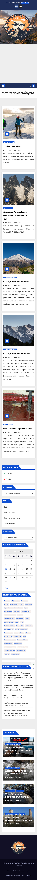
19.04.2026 (11, 800)
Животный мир (8, 424)
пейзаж (22, 632)
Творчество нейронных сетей (15, 875)
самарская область (22, 640)
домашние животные (10, 615)
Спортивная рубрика (10, 277)
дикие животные (26, 611)
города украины (18, 608)
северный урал (8, 643)
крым (17, 625)
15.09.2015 (9, 285)
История (17, 767)
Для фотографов (9, 142)
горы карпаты (8, 611)
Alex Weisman (9, 703)
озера (16, 632)
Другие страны (8, 208)
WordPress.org (9, 523)
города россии (8, 608)
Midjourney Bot (15, 600)
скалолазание (18, 643)
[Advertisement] (18, 63)
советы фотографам (9, 647)
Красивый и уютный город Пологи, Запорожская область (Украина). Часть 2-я (18, 688)
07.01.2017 (9, 150)
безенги (6, 604)
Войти (6, 507)
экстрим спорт (15, 654)
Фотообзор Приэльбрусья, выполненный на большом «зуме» (15, 215)
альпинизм (24, 600)
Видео (17, 814)
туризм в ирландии (9, 650)
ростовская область (9, 640)
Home (9, 871)
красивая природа (9, 625)
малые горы (29, 625)
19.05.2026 (11, 777)
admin (18, 150)
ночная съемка (8, 632)
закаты (27, 618)
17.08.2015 (9, 432)
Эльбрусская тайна (11, 146)
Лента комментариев (12, 518)
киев (22, 622)
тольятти (19, 647)
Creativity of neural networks (21, 871)
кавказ (16, 622)
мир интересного (8, 629)
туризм (26, 647)
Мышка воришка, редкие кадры (17, 428)
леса (22, 625)
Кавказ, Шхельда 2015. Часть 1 (16, 353)
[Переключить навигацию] (17, 86)
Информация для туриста (13, 744)
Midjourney (7, 600)
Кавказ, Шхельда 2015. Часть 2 (16, 281)
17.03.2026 (11, 823)
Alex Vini (7, 695)
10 (6, 569)
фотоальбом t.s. (21, 650)
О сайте (28, 875)
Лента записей (9, 512)
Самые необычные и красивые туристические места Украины (17, 713)
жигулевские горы (9, 618)
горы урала (17, 611)
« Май (6, 588)
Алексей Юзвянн (10, 711)
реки (24, 636)
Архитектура (9, 814)
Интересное (9, 767)
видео (21, 604)
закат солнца (19, 618)
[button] (30, 86)
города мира (28, 604)
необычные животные (21, 629)
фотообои (6, 654)
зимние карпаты (8, 622)
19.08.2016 (9, 223)
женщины (20, 615)
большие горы (14, 604)
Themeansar (18, 866)
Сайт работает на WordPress (12, 863)
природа (28, 632)
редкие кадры (17, 636)
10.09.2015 (9, 357)
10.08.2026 (11, 754)
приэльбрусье (8, 636)
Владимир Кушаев (11, 685)
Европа (22, 814)
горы (25, 608)
